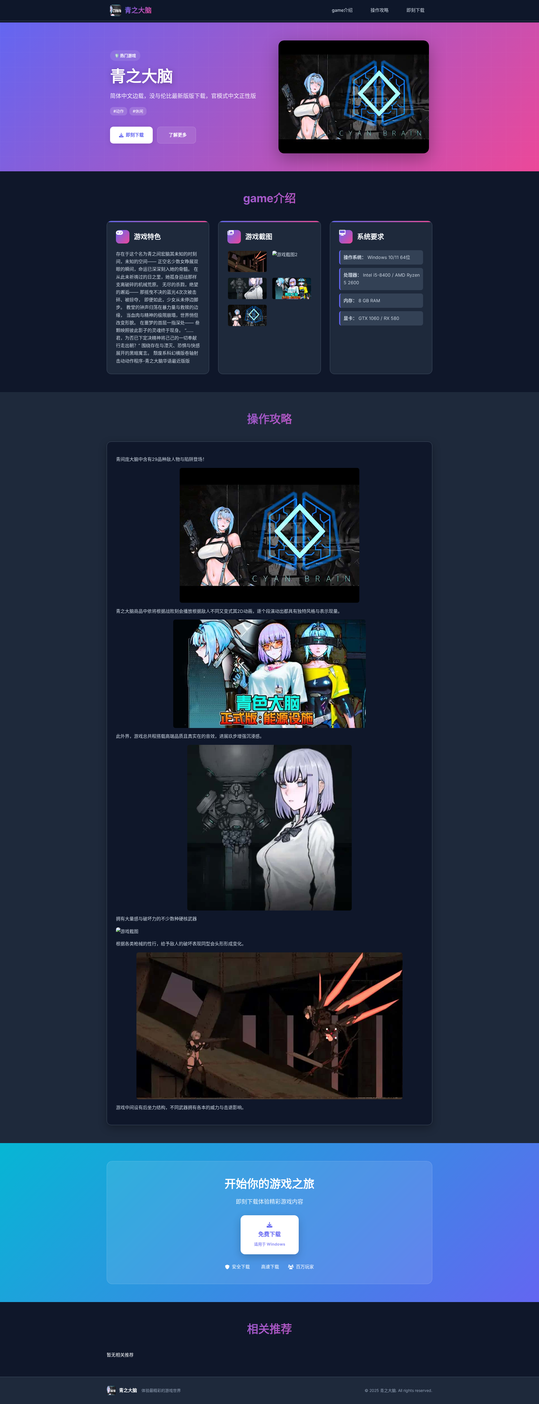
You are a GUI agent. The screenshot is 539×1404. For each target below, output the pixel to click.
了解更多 (178, 135)
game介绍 (342, 10)
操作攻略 (380, 10)
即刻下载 (415, 10)
